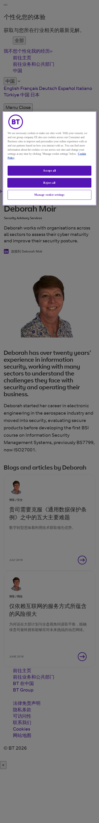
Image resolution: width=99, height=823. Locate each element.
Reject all (49, 182)
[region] (50, 158)
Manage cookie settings (49, 194)
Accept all (49, 170)
